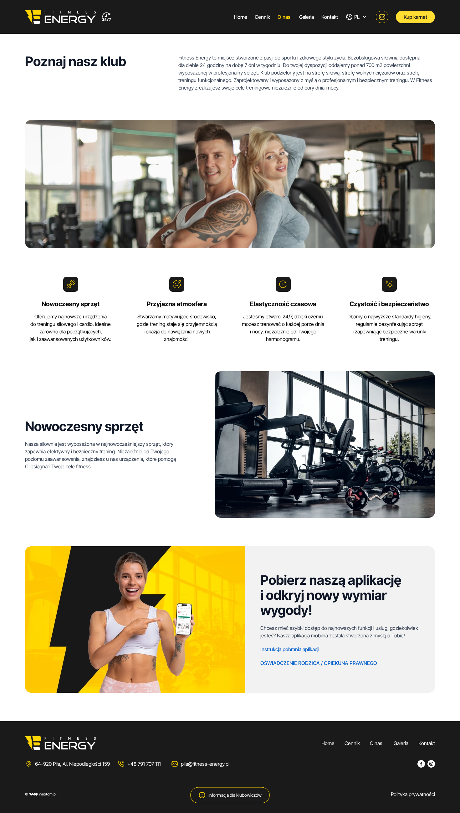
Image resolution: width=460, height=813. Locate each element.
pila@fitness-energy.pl (205, 764)
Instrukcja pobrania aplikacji (289, 649)
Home (240, 17)
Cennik (262, 17)
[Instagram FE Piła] (431, 764)
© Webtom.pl (40, 794)
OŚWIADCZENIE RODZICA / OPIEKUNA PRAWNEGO (318, 663)
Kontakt (329, 17)
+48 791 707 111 (144, 764)
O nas (285, 17)
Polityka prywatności (413, 794)
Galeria (306, 17)
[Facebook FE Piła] (421, 764)
